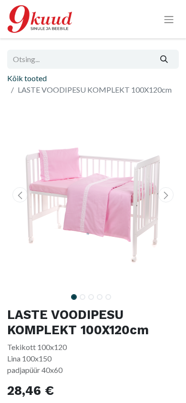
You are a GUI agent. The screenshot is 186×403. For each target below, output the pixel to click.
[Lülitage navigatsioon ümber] (169, 19)
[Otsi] (164, 59)
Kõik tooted (27, 78)
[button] (20, 194)
